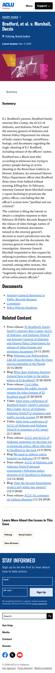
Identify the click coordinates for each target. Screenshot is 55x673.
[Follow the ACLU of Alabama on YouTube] (20, 655)
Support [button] (42, 5)
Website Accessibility (43, 668)
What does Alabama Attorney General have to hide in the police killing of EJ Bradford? (29, 376)
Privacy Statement (25, 668)
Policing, (10, 36)
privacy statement (39, 604)
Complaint (13, 303)
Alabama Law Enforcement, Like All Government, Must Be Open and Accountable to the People (30, 359)
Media (6, 632)
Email (6, 579)
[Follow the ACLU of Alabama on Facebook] (5, 655)
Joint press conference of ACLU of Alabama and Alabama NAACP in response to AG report (27, 425)
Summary (11, 91)
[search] (50, 616)
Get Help (7, 625)
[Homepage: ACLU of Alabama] (12, 6)
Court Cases (10, 17)
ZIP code (7, 590)
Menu (29, 5)
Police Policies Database (22, 307)
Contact (7, 639)
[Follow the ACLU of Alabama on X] (12, 655)
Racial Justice (22, 36)
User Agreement (9, 668)
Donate (6, 645)
